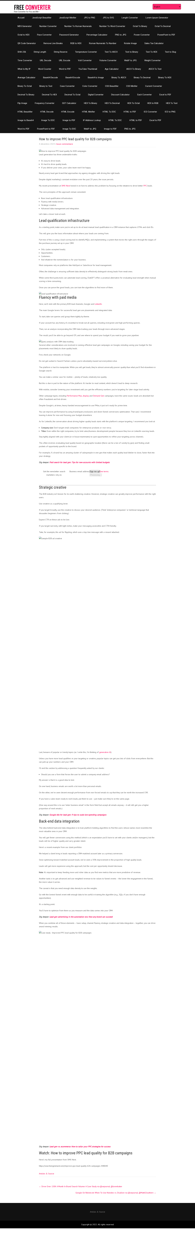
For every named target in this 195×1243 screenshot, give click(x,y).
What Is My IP (24, 69)
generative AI (105, 752)
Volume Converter (107, 60)
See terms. (104, 471)
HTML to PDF (130, 111)
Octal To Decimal (163, 26)
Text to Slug (170, 52)
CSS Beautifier (111, 86)
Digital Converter (95, 94)
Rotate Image (130, 43)
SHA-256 (22, 52)
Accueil (21, 17)
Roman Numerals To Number (102, 43)
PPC (145, 185)
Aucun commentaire (64, 144)
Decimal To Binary (26, 94)
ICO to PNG (170, 111)
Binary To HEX (164, 77)
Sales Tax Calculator (154, 43)
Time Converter (25, 60)
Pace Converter (44, 34)
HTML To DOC (109, 111)
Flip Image (22, 103)
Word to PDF (65, 69)
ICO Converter (150, 111)
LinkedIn (98, 304)
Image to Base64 (26, 120)
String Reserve (60, 52)
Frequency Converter (44, 103)
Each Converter (144, 94)
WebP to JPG (130, 60)
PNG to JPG (120, 34)
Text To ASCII (111, 52)
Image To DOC (48, 120)
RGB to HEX (75, 43)
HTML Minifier (88, 111)
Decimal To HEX (49, 94)
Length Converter (130, 17)
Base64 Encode (73, 77)
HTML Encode (67, 111)
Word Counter (44, 69)
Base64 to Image (96, 77)
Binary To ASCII (118, 77)
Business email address (80, 471)
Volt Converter (85, 60)
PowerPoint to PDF (166, 34)
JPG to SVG (108, 17)
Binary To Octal (25, 86)
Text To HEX (151, 52)
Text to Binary (131, 52)
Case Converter (67, 86)
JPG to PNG (89, 17)
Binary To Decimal (142, 77)
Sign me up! (95, 471)
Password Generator (69, 34)
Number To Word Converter (112, 26)
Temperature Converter (86, 52)
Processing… (95, 475)
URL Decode (45, 60)
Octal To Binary (140, 26)
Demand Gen (98, 395)
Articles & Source (46, 1173)
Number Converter (48, 26)
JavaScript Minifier (67, 17)
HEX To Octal (133, 103)
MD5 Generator (25, 26)
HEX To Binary (90, 103)
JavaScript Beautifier (41, 17)
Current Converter (153, 86)
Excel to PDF (165, 94)
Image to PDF (69, 120)
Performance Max (74, 395)
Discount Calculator (120, 94)
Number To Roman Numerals (78, 26)
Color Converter (89, 86)
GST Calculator (69, 103)
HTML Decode (47, 111)
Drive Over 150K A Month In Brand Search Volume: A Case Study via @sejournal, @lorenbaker (80, 1186)
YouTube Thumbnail (88, 69)
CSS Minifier (131, 86)
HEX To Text (171, 103)
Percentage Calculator (97, 34)
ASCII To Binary (133, 69)
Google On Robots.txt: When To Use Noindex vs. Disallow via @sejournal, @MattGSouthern (116, 1192)
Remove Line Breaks (53, 43)
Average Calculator (26, 77)
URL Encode (64, 60)
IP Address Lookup (92, 120)
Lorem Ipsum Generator (157, 17)
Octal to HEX (23, 34)
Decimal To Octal (72, 94)
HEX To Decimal (112, 103)
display (86, 395)
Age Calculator (112, 69)
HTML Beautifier (25, 111)
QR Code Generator (27, 43)
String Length (40, 52)
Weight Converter (152, 60)
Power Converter (142, 34)
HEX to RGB (152, 103)
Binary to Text (45, 86)
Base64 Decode (50, 77)
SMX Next (65, 185)
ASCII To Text (155, 69)
